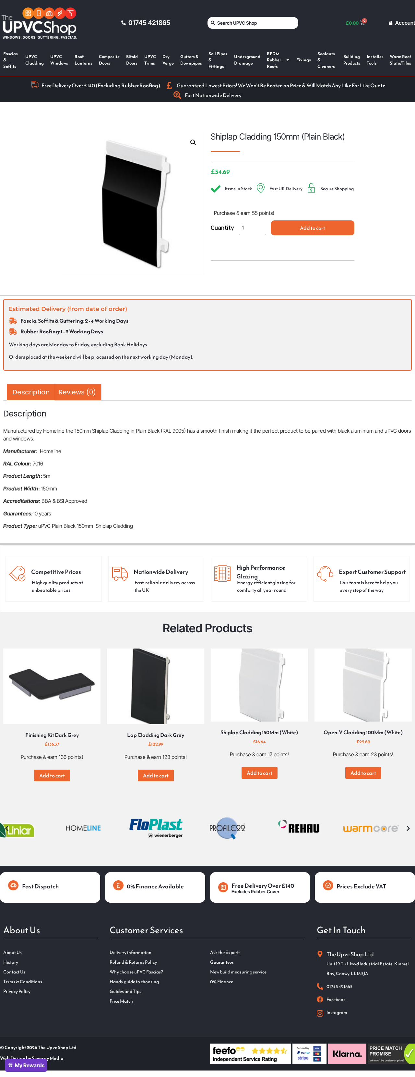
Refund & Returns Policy (133, 962)
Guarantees (222, 962)
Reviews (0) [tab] (77, 392)
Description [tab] (31, 392)
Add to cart (312, 228)
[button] (193, 142)
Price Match (121, 1001)
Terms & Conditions (22, 982)
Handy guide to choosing (134, 982)
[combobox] (253, 23)
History (10, 962)
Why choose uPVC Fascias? (136, 972)
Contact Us (14, 972)
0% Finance (221, 982)
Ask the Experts (225, 952)
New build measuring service (238, 972)
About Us (12, 952)
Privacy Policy (16, 991)
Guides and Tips (125, 991)
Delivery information (130, 952)
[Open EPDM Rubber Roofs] (288, 60)
